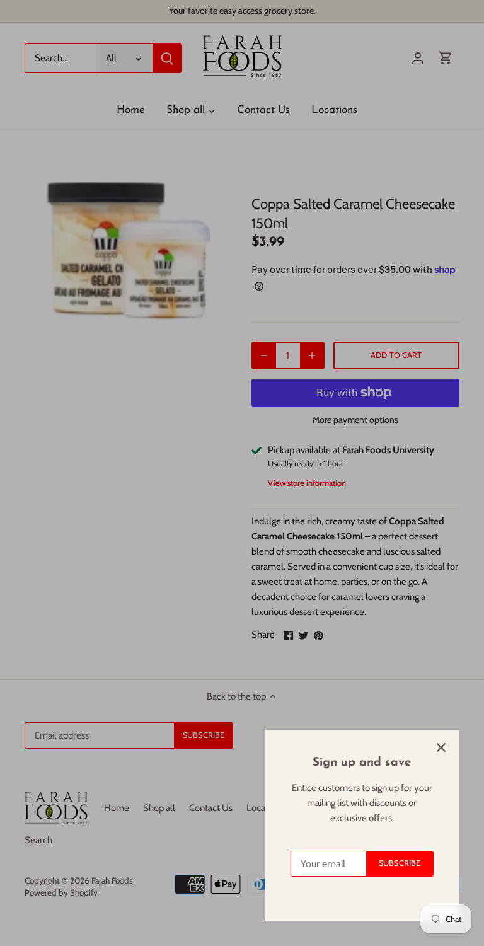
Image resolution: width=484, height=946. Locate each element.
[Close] (441, 747)
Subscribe (399, 863)
